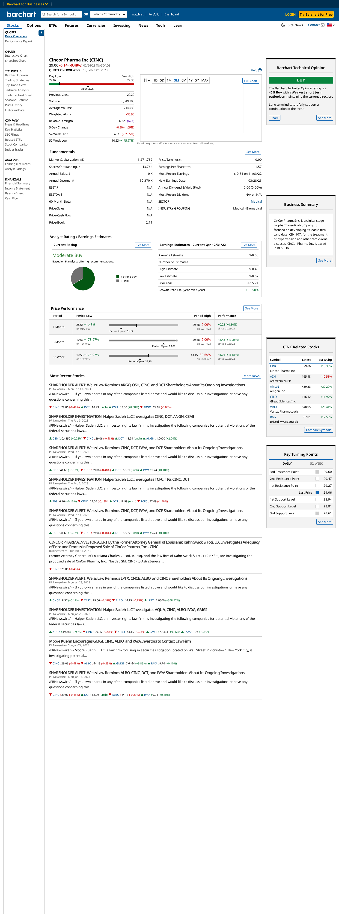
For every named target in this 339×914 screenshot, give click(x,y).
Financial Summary (17, 183)
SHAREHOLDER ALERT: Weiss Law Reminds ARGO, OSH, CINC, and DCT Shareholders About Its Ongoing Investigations (147, 385)
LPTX (151, 600)
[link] (256, 70)
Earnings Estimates (17, 164)
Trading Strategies (17, 80)
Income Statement (17, 188)
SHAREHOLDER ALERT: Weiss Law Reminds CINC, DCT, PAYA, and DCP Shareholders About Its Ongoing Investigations (145, 447)
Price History (13, 105)
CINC (56, 407)
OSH (115, 407)
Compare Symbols (318, 430)
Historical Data (14, 110)
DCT (87, 407)
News (143, 25)
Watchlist (137, 14)
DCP (55, 470)
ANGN (150, 438)
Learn (178, 25)
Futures (72, 25)
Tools (161, 25)
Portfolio (154, 14)
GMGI (153, 632)
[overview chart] (201, 111)
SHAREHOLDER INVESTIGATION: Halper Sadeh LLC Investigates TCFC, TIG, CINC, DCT (119, 479)
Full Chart (250, 81)
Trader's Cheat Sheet (19, 95)
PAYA (146, 470)
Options (34, 25)
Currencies (96, 25)
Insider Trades (14, 149)
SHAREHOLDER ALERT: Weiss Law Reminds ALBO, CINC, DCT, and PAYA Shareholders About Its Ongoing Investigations (146, 672)
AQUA (56, 632)
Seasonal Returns (16, 100)
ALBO (119, 600)
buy (301, 80)
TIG (55, 501)
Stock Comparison (17, 144)
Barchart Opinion (16, 75)
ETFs (53, 25)
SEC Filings (12, 134)
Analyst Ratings (15, 169)
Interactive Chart (16, 55)
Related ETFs (13, 139)
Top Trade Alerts (15, 85)
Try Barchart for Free (316, 14)
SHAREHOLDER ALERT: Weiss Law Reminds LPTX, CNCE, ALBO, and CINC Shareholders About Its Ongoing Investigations (148, 578)
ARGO (147, 407)
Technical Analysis (16, 90)
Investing (122, 25)
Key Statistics (13, 129)
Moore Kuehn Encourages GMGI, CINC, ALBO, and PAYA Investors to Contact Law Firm (120, 641)
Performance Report (18, 41)
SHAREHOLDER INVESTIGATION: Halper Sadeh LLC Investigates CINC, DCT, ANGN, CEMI (121, 416)
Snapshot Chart (15, 60)
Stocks (13, 25)
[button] (331, 25)
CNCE (56, 600)
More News (251, 376)
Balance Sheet (14, 193)
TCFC (144, 501)
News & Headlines (17, 124)
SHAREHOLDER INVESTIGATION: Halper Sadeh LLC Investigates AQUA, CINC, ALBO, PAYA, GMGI (128, 609)
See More (253, 152)
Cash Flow (11, 198)
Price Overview (16, 36)
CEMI (56, 438)
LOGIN (290, 14)
